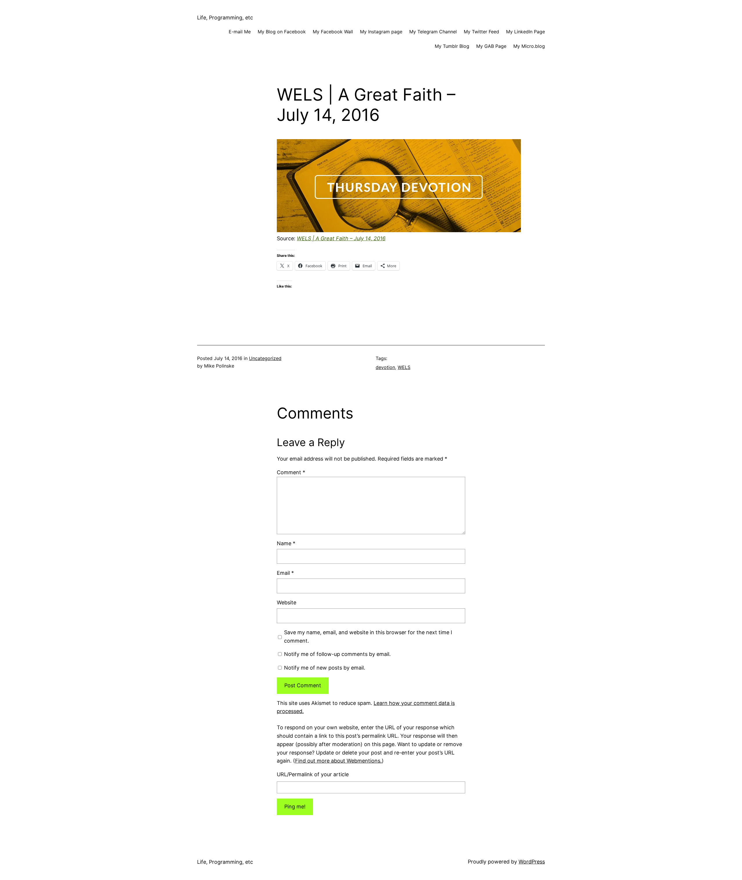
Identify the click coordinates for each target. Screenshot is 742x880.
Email (285, 573)
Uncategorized (265, 358)
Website (286, 602)
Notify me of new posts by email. (324, 668)
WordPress (532, 862)
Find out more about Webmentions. (338, 761)
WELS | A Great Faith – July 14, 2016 (341, 238)
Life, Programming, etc (225, 17)
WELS (404, 367)
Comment (291, 472)
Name (286, 543)
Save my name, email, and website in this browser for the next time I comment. (368, 636)
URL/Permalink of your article (313, 774)
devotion (385, 367)
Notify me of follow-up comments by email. (337, 654)
